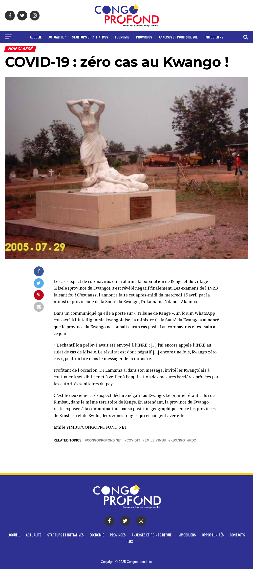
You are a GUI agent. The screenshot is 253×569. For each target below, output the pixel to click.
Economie (122, 36)
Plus (151, 50)
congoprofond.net (104, 440)
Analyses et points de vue (178, 36)
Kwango (177, 440)
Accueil (36, 36)
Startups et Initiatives (90, 36)
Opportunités (107, 50)
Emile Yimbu (155, 440)
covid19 (133, 440)
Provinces (144, 36)
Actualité (56, 36)
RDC (192, 440)
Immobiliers (214, 36)
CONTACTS (133, 50)
